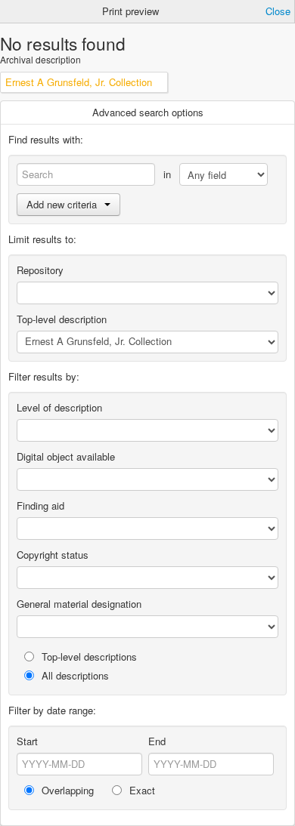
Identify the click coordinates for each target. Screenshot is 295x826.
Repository (40, 270)
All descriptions (74, 675)
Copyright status (52, 554)
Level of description (59, 407)
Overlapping (66, 790)
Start (27, 741)
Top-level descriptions (88, 656)
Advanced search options (147, 112)
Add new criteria (61, 204)
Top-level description (62, 319)
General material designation (79, 603)
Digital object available (66, 456)
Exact (140, 790)
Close (278, 11)
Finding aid (40, 505)
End (157, 741)
